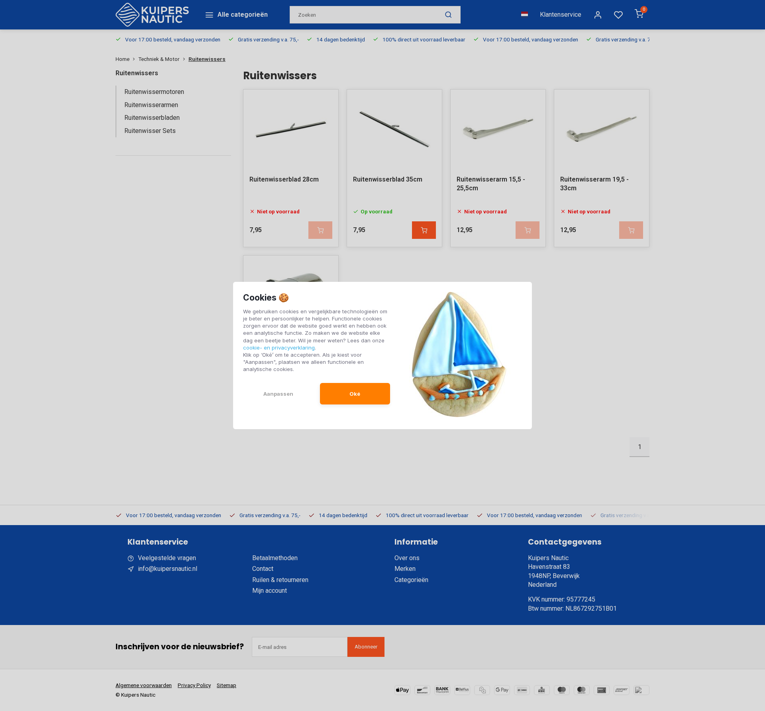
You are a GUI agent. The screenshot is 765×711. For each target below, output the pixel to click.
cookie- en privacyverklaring (279, 347)
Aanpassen (278, 394)
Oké (354, 394)
